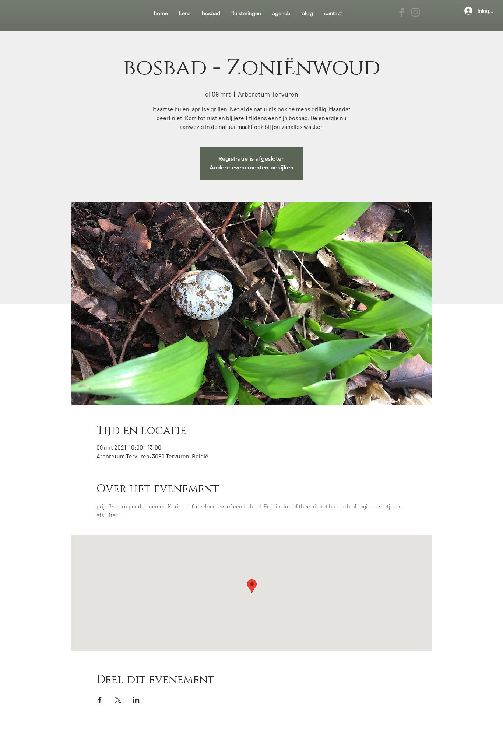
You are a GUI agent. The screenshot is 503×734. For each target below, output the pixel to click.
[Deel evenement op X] (118, 700)
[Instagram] (415, 12)
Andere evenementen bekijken (251, 167)
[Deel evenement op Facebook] (99, 700)
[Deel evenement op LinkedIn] (136, 700)
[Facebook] (401, 12)
